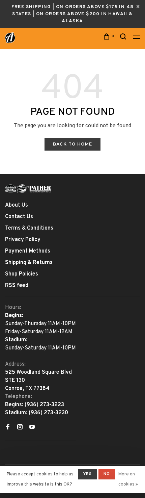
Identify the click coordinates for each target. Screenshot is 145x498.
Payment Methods (27, 251)
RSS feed (16, 285)
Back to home (72, 144)
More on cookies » (128, 479)
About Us (16, 205)
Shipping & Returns (29, 262)
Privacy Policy (22, 239)
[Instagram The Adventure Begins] (20, 427)
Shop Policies (21, 274)
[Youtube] (32, 427)
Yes (87, 474)
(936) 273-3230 (48, 413)
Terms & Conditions (29, 228)
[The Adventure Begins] (28, 188)
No (107, 474)
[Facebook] (7, 427)
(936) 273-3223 (44, 404)
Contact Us (19, 216)
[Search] (124, 38)
